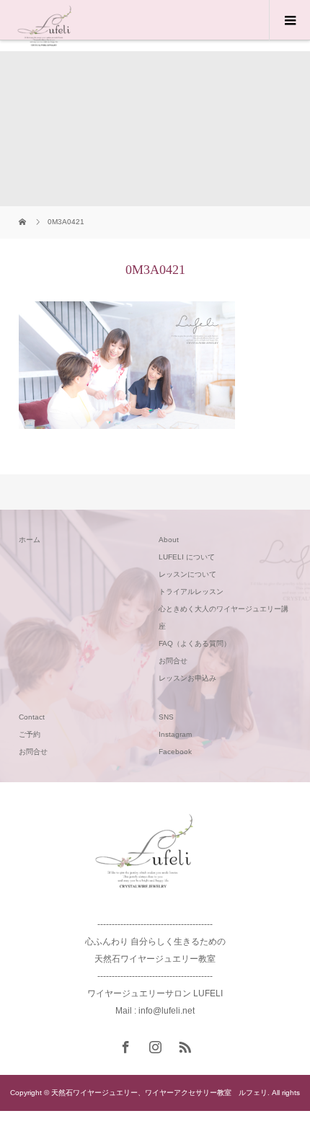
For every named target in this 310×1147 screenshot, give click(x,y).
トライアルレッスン (191, 591)
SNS (166, 717)
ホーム (29, 540)
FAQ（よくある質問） (195, 643)
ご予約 (29, 734)
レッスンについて (187, 574)
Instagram (175, 734)
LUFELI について (187, 557)
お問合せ (173, 661)
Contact (32, 717)
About (169, 540)
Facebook (175, 752)
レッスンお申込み (187, 678)
